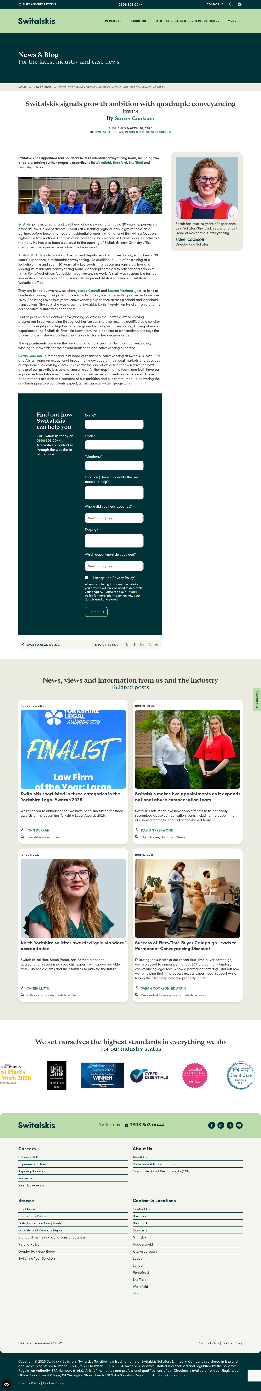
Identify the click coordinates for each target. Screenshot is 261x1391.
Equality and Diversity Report (41, 1230)
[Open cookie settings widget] (6, 1384)
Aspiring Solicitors (32, 1171)
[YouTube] (239, 1125)
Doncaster (141, 1230)
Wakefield (103, 162)
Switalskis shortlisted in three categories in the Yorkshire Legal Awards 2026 (70, 796)
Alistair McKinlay (31, 255)
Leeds (137, 1258)
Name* (90, 415)
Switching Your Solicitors (37, 1258)
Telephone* (93, 456)
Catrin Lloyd (38, 988)
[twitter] (127, 644)
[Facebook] (211, 1125)
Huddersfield (143, 1244)
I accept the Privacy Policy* (114, 578)
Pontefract (141, 1272)
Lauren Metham (120, 290)
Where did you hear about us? (108, 506)
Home (22, 87)
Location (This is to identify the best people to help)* (112, 479)
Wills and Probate (40, 995)
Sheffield (136, 162)
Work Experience (31, 1185)
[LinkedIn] (220, 1125)
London (138, 1265)
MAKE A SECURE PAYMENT (39, 4)
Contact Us (141, 1209)
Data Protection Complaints (40, 1223)
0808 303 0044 (130, 4)
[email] (157, 644)
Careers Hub (28, 1157)
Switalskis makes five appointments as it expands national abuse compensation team (187, 796)
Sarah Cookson (134, 118)
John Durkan (37, 830)
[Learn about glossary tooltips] (239, 4)
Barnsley (139, 1216)
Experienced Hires (32, 1164)
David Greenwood (157, 830)
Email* (90, 436)
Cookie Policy (232, 1343)
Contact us (215, 4)
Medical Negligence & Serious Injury (188, 20)
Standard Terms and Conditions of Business (52, 1237)
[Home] (36, 21)
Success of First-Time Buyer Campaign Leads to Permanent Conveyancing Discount (186, 945)
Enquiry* (91, 529)
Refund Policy (28, 1244)
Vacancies (26, 1178)
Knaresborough (145, 1251)
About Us (140, 1157)
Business (138, 20)
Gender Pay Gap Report (37, 1251)
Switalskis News (109, 132)
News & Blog (42, 87)
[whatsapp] (149, 644)
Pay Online (26, 1209)
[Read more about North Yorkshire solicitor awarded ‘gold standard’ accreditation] (73, 898)
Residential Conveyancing (148, 132)
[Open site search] (231, 4)
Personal (113, 20)
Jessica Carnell (88, 290)
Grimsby (25, 167)
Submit (93, 612)
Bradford (120, 162)
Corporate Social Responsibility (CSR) (161, 1171)
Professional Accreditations (154, 1164)
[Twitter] (230, 1125)
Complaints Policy (32, 1216)
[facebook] (134, 644)
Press (56, 837)
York (136, 1293)
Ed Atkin (24, 224)
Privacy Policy (208, 1343)
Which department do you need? (110, 554)
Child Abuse (150, 837)
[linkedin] (142, 644)
